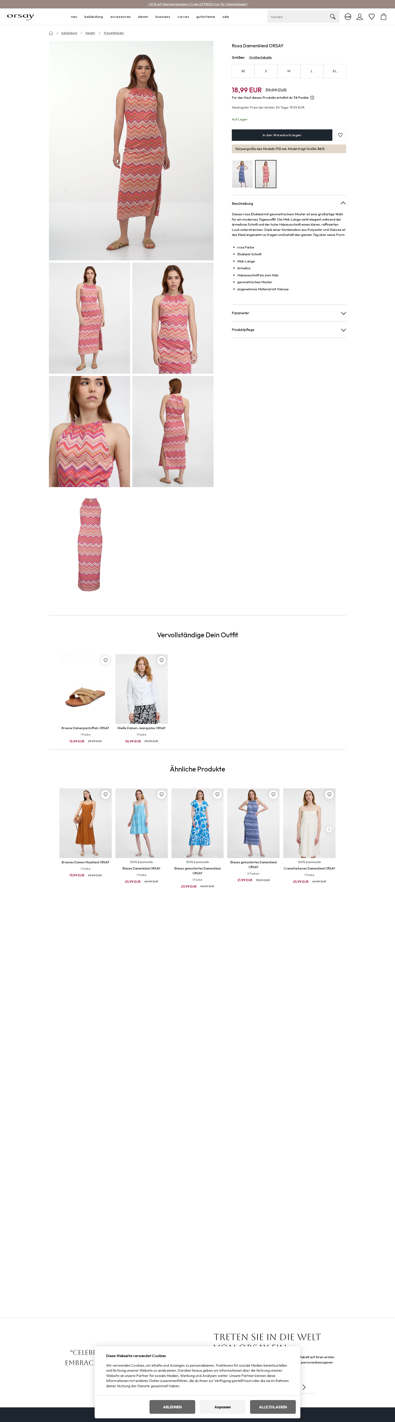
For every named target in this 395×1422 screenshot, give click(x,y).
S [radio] (266, 71)
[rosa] (266, 174)
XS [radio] (243, 71)
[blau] (242, 174)
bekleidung (69, 33)
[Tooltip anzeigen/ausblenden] (312, 97)
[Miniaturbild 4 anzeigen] (173, 431)
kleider (90, 33)
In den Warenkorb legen (282, 135)
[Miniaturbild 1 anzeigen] (89, 318)
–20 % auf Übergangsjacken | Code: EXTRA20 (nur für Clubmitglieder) (197, 4)
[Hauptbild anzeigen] (131, 150)
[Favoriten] (371, 16)
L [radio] (312, 71)
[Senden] (304, 1387)
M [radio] (288, 71)
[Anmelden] (360, 16)
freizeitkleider (114, 33)
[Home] (51, 33)
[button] (340, 135)
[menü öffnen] (78, 16)
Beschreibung (242, 203)
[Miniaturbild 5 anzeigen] (89, 544)
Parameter (240, 313)
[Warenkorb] (383, 16)
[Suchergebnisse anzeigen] (333, 16)
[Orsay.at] (20, 16)
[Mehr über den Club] (348, 16)
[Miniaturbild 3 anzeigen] (89, 431)
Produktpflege (243, 329)
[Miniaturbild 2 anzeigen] (173, 318)
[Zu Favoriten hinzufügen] (105, 660)
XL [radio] (334, 71)
